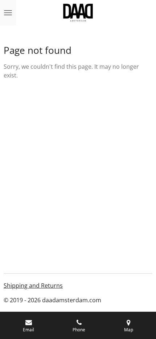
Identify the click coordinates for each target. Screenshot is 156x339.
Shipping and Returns (33, 286)
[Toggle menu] (8, 12)
